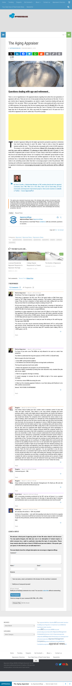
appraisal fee (43, 622)
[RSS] (67, 664)
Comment (13, 553)
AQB (61, 641)
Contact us (46, 2)
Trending (11, 2)
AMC (42, 629)
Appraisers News (38, 237)
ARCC (52, 632)
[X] (11, 53)
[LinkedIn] (17, 53)
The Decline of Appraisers (53, 263)
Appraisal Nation (46, 632)
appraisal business (17, 239)
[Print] (59, 53)
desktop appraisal (44, 644)
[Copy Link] (53, 53)
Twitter (17, 191)
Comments (15, 287)
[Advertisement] (34, 24)
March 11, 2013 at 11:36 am (29, 481)
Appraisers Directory (59, 2)
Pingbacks (29, 287)
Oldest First (30, 278)
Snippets (19, 2)
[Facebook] (23, 53)
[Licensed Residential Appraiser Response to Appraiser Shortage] (17, 256)
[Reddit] (41, 53)
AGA (45, 636)
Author (11, 213)
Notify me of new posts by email (21, 584)
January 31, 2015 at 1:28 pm (30, 509)
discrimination (47, 629)
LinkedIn (58, 189)
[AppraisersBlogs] (13, 223)
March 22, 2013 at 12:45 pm (31, 494)
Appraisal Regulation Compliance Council (50, 625)
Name (12, 565)
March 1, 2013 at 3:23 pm (34, 349)
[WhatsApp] (35, 53)
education (52, 239)
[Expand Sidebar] (3, 35)
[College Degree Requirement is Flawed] (36, 256)
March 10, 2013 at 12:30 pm (29, 407)
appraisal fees (50, 636)
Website (12, 572)
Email (39, 565)
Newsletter (30, 7)
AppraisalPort (30, 191)
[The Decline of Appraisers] (54, 256)
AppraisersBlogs (15, 48)
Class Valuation (50, 622)
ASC (66, 644)
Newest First (22, 278)
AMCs (56, 622)
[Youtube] (63, 664)
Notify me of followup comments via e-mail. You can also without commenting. (35, 590)
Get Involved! (28, 2)
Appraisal (18, 237)
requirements (12, 242)
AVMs (43, 634)
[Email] (47, 53)
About (37, 2)
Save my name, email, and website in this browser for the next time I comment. (35, 579)
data (62, 625)
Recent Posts (19, 213)
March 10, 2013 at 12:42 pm (29, 469)
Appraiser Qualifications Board (52, 641)
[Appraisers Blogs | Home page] (18, 16)
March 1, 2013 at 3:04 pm (34, 293)
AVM (52, 629)
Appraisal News (27, 237)
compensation (45, 639)
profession (59, 239)
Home (4, 2)
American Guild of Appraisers (52, 634)
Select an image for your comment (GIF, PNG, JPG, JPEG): (26, 598)
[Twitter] (61, 217)
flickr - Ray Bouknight (59, 230)
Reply (16, 335)
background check (58, 636)
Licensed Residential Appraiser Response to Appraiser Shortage (15, 265)
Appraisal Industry (27, 239)
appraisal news (37, 239)
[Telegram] (29, 53)
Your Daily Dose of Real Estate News (13, 7)
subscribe (45, 590)
